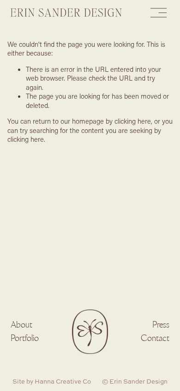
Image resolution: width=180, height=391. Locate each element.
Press (160, 324)
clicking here (132, 121)
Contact (155, 338)
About (21, 324)
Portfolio (25, 338)
